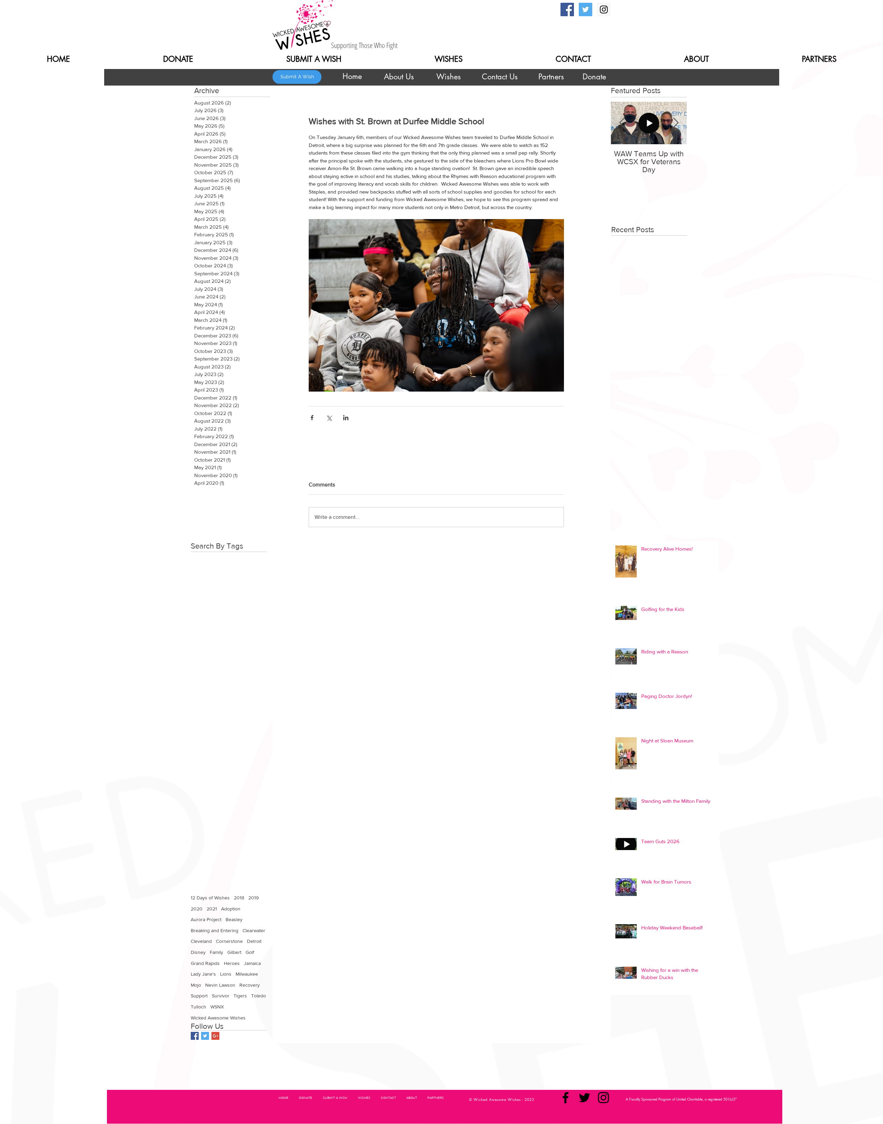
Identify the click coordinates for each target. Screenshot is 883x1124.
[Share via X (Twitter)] (329, 417)
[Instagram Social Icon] (604, 9)
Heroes (232, 963)
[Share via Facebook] (312, 417)
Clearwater (253, 930)
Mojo (196, 985)
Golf (250, 952)
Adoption (230, 908)
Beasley (234, 919)
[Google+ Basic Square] (215, 1036)
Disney (198, 952)
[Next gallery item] (556, 305)
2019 (253, 897)
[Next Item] (676, 123)
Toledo (258, 995)
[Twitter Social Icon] (585, 9)
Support (199, 995)
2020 (196, 908)
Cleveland (201, 941)
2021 (212, 908)
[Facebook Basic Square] (195, 1036)
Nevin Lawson (220, 985)
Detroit (254, 941)
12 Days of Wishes (210, 897)
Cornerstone (229, 941)
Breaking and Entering (214, 930)
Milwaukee (247, 974)
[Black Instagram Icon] (603, 1097)
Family (216, 952)
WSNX (217, 1006)
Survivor (220, 995)
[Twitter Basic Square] (205, 1036)
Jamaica (252, 963)
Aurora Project (206, 919)
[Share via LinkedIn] (346, 417)
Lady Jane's (203, 974)
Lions (225, 974)
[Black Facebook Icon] (565, 1097)
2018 (239, 897)
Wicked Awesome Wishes (218, 1018)
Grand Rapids (205, 963)
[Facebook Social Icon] (567, 9)
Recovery (249, 985)
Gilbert (234, 952)
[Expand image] (436, 305)
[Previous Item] (622, 123)
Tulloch (198, 1006)
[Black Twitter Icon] (584, 1097)
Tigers (240, 995)
